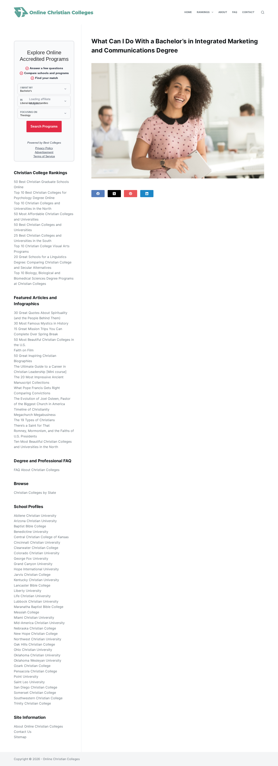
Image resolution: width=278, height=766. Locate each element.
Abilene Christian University (35, 516)
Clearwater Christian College (36, 548)
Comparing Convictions (32, 393)
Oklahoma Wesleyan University (37, 660)
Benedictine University (31, 532)
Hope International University (36, 569)
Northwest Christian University (37, 639)
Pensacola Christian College (35, 671)
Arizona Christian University (35, 521)
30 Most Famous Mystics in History (41, 323)
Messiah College (26, 612)
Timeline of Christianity (31, 409)
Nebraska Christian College (35, 628)
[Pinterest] (130, 193)
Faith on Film (24, 350)
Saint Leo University (29, 682)
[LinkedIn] (146, 193)
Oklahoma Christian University (37, 655)
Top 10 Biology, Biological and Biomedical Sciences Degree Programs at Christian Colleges (43, 278)
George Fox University (31, 558)
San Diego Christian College (35, 687)
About (222, 12)
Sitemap (20, 737)
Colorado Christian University (36, 553)
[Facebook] (98, 193)
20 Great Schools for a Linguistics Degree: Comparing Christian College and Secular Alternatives (42, 262)
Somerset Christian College (35, 693)
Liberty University (27, 591)
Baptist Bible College (30, 526)
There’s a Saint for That (32, 425)
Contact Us (22, 732)
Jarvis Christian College (32, 575)
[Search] (262, 12)
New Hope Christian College (36, 634)
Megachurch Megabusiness (35, 415)
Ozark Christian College (32, 666)
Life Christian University (32, 596)
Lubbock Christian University (36, 601)
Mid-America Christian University (39, 623)
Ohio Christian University (33, 650)
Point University (26, 676)
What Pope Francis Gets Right (37, 388)
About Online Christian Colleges (38, 726)
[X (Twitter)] (114, 193)
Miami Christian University (34, 617)
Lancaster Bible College (32, 585)
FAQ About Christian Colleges (36, 470)
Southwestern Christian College (38, 698)
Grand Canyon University (33, 564)
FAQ (234, 12)
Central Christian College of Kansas (41, 537)
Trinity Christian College (32, 703)
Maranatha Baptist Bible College (38, 607)
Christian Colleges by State (35, 493)
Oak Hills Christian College (34, 644)
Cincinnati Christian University (37, 542)
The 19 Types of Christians (34, 420)
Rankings (203, 12)
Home (188, 12)
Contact (248, 12)
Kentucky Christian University (36, 580)
